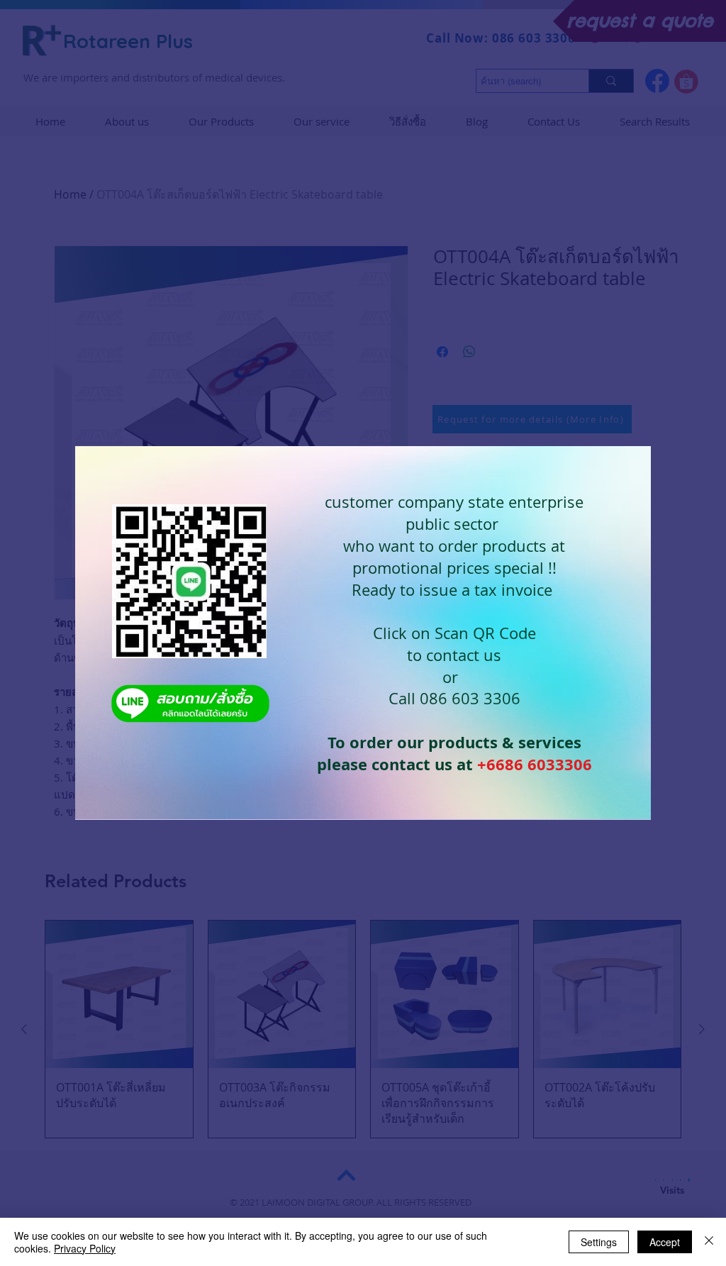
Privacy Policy (85, 1248)
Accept (664, 1242)
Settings (599, 1242)
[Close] (708, 1242)
